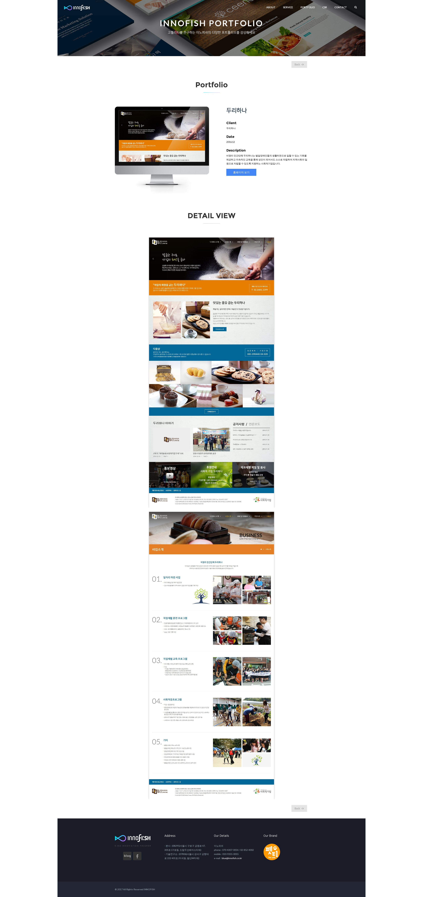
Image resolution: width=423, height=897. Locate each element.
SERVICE (288, 7)
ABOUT (270, 7)
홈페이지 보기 (241, 172)
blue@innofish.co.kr (231, 858)
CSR (324, 7)
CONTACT (340, 7)
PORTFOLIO (308, 7)
